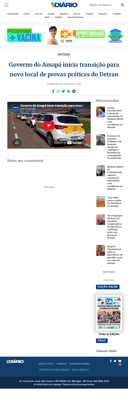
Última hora (12, 14)
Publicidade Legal (75, 17)
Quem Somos (46, 363)
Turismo (89, 14)
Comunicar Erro (79, 363)
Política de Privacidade (54, 369)
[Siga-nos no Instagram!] (120, 364)
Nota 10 (77, 14)
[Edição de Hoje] (109, 312)
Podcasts (102, 14)
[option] (64, 35)
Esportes (64, 14)
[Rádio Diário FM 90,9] (106, 350)
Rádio (47, 17)
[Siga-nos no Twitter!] (115, 361)
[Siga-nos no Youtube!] (120, 361)
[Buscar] (122, 5)
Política (38, 14)
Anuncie (61, 363)
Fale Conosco (80, 369)
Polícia (27, 14)
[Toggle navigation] (6, 5)
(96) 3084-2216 (101, 381)
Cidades (51, 14)
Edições (58, 17)
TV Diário (116, 14)
